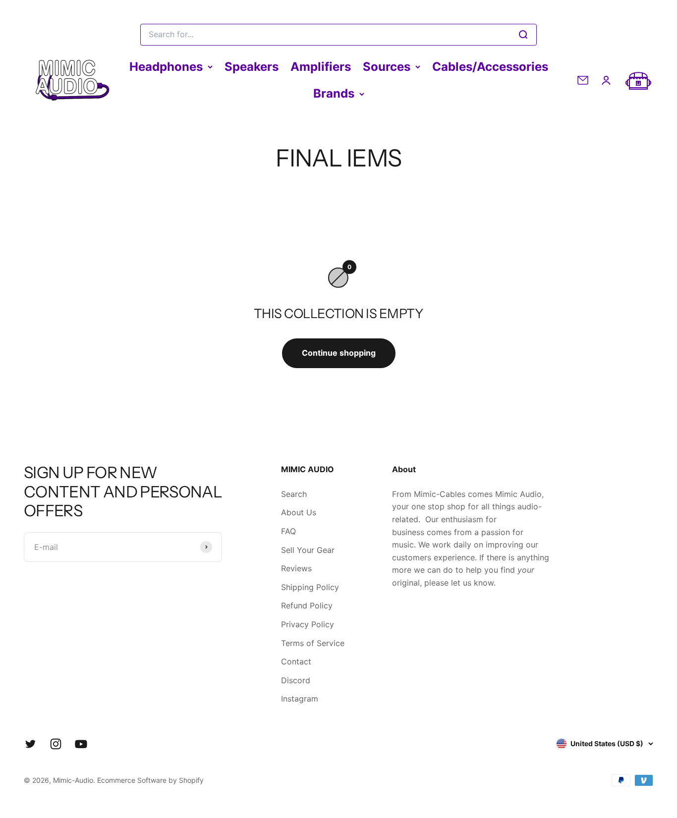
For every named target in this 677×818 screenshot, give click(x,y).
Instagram (299, 699)
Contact (296, 661)
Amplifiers (320, 66)
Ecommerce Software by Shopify (150, 780)
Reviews (296, 568)
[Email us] (583, 80)
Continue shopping (339, 353)
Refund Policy (307, 605)
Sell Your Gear (308, 550)
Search (294, 494)
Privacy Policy (307, 624)
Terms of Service (312, 643)
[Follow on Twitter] (30, 744)
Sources (386, 66)
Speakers (252, 66)
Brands (333, 93)
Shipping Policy (310, 587)
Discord (295, 680)
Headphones (166, 66)
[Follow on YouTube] (81, 744)
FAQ (288, 531)
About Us (298, 512)
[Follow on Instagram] (55, 744)
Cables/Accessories (490, 66)
